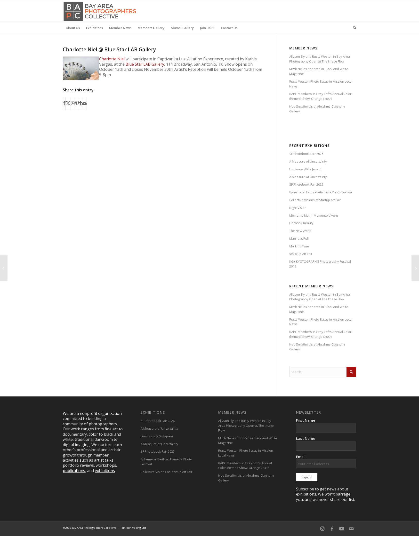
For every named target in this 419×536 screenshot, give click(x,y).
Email (301, 456)
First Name (305, 420)
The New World (300, 231)
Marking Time (299, 246)
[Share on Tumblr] (80, 103)
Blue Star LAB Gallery (145, 64)
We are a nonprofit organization (92, 413)
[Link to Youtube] (341, 529)
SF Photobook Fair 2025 (306, 184)
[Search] (353, 28)
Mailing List (139, 527)
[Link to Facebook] (332, 529)
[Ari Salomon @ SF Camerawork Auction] (4, 268)
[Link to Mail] (351, 529)
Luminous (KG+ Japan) (305, 169)
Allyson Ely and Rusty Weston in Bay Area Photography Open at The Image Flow (319, 58)
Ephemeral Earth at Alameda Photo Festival (321, 192)
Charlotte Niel (112, 59)
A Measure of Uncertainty (308, 161)
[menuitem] (73, 28)
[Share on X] (68, 103)
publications (74, 470)
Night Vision (297, 207)
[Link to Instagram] (322, 529)
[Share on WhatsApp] (73, 103)
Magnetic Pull (299, 238)
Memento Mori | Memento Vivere (313, 215)
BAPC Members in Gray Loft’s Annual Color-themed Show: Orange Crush (320, 96)
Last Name (305, 438)
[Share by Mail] (84, 103)
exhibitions (105, 470)
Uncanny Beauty (301, 223)
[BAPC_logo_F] (100, 11)
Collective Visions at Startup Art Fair (315, 200)
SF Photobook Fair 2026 (306, 153)
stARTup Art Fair (300, 254)
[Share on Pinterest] (77, 103)
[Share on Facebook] (64, 103)
